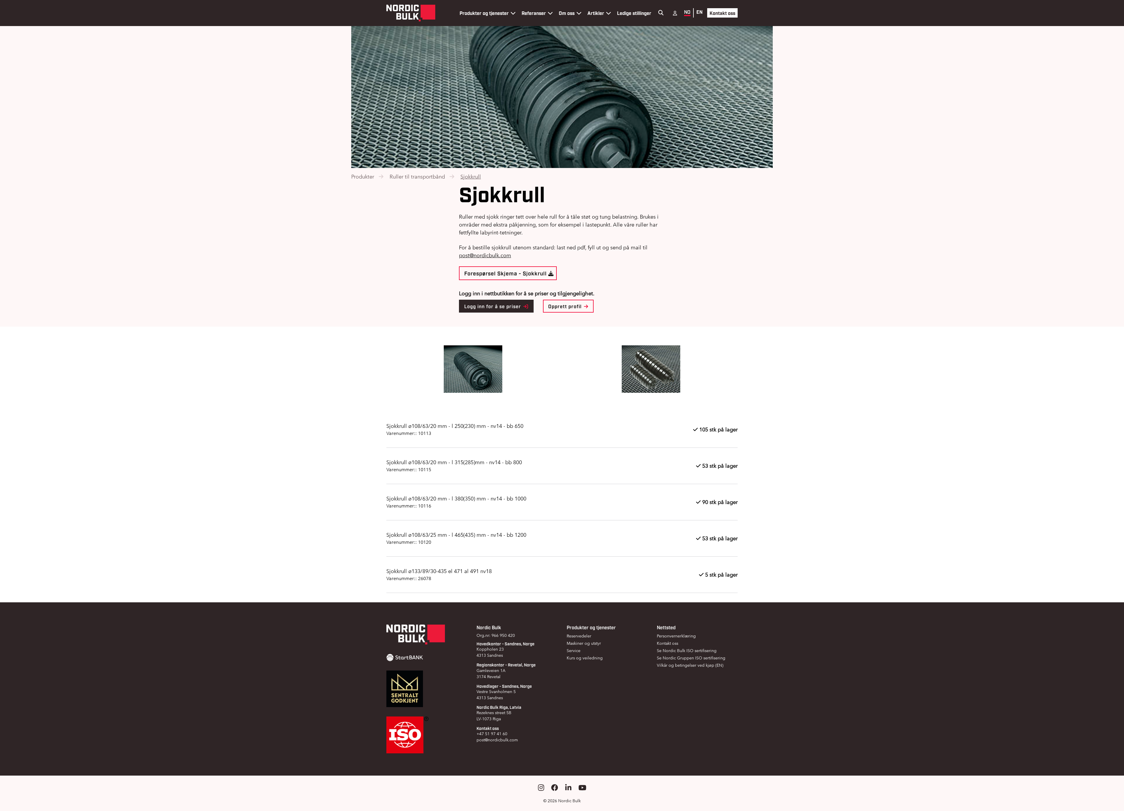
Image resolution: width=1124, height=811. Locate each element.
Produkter (362, 176)
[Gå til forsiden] (410, 13)
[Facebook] (554, 787)
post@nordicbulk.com (497, 740)
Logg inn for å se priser (493, 306)
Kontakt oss (722, 13)
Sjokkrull (470, 176)
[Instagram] (541, 787)
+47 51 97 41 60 (492, 733)
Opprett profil (565, 306)
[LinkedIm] (568, 787)
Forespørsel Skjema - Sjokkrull (506, 273)
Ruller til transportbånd (417, 176)
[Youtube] (582, 787)
